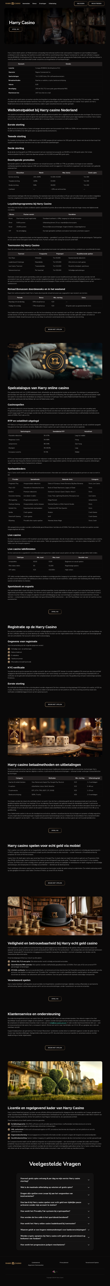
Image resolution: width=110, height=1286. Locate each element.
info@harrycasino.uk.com (58, 1023)
